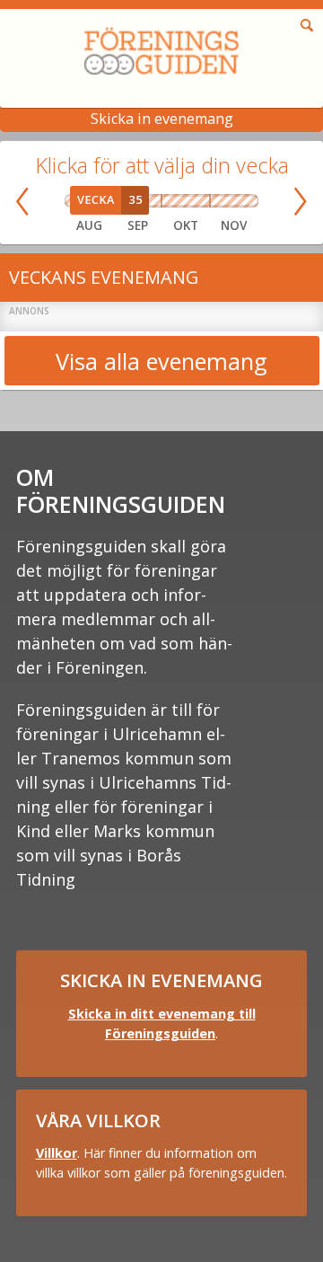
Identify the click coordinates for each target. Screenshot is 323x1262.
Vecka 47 (239, 201)
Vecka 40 (166, 201)
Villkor (56, 1152)
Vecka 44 (205, 201)
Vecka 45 (216, 201)
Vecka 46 (227, 201)
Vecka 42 (185, 201)
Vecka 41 (176, 201)
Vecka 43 (195, 201)
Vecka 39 (156, 201)
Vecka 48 (252, 201)
